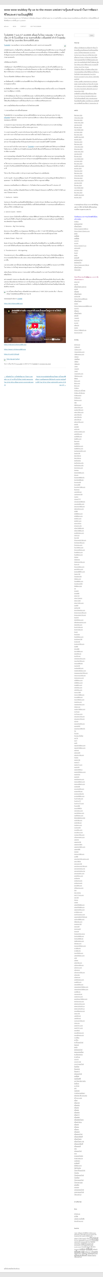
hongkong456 (78, 584)
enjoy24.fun (77, 523)
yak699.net (77, 1016)
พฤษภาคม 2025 (78, 151)
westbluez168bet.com (80, 999)
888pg (76, 378)
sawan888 (77, 849)
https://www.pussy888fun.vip (83, 306)
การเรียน (76, 1038)
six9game (77, 878)
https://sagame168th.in (81, 229)
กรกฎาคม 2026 (78, 118)
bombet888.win (79, 480)
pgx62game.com (79, 779)
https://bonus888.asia (80, 299)
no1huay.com (78, 714)
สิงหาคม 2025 (78, 144)
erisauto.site (78, 526)
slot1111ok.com (79, 895)
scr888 (76, 856)
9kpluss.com (78, 400)
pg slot (76, 243)
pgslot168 (77, 760)
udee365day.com (79, 955)
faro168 (76, 538)
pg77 (75, 741)
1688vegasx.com (79, 354)
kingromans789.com (80, 613)
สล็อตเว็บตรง (77, 226)
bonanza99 (77, 482)
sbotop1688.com (79, 854)
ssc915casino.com (79, 914)
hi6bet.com (77, 579)
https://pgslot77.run (80, 246)
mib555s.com (78, 687)
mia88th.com (78, 685)
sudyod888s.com (79, 919)
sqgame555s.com (79, 910)
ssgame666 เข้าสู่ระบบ (80, 917)
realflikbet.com (78, 815)
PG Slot (76, 733)
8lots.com (77, 381)
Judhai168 (77, 608)
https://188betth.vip (80, 330)
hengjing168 (77, 576)
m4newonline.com (79, 658)
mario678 (77, 666)
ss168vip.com (78, 912)
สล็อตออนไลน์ (78, 1134)
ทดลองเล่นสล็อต (78, 1052)
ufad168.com (78, 963)
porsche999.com (79, 789)
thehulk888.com (79, 936)
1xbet (76, 366)
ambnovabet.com (79, 432)
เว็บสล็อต (76, 1178)
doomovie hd (78, 333)
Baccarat (76, 441)
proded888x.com (79, 796)
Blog (14, 26)
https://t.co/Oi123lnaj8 (11, 354)
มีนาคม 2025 (78, 156)
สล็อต (75, 1100)
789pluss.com (78, 376)
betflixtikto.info (78, 463)
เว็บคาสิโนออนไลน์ (79, 1170)
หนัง (75, 1149)
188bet (76, 361)
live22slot (77, 634)
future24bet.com (79, 567)
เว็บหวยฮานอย (78, 1182)
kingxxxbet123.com (80, 615)
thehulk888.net (78, 939)
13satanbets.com (79, 352)
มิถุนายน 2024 (78, 178)
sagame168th (78, 844)
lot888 (76, 646)
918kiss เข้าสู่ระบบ (79, 393)
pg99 (75, 743)
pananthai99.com (79, 724)
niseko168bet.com (79, 709)
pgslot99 (76, 767)
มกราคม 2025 (78, 161)
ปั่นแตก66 (77, 1069)
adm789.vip (77, 419)
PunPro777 (77, 801)
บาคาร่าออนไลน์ (79, 1064)
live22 (76, 253)
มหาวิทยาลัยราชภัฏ (80, 1081)
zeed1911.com (78, 1025)
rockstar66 (77, 827)
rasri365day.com (79, 813)
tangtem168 (77, 924)
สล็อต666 (77, 1112)
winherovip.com (79, 1001)
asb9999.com (78, 434)
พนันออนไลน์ (78, 1074)
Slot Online (77, 893)
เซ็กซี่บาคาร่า (78, 1166)
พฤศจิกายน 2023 (79, 195)
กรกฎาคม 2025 (78, 147)
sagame (76, 840)
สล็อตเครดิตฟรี (78, 1137)
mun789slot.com (79, 700)
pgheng (76, 750)
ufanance (77, 970)
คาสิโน (76, 1040)
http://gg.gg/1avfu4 (13, 359)
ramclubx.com (78, 811)
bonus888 (19, 364)
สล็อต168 (77, 1103)
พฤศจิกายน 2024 (79, 166)
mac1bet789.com (79, 661)
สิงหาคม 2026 (78, 115)
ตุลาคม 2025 (77, 139)
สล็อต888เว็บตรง (79, 1120)
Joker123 (76, 596)
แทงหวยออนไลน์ (79, 1192)
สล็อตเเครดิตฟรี (78, 1144)
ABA (75, 403)
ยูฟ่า (75, 1088)
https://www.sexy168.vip (81, 265)
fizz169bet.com (78, 547)
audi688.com (78, 436)
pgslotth (76, 777)
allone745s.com (78, 422)
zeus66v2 (77, 1030)
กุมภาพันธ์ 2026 (78, 130)
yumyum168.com (79, 1021)
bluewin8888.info (79, 477)
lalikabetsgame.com (80, 622)
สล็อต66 (76, 291)
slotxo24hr (77, 1243)
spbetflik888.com (79, 905)
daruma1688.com (79, 506)
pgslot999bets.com (80, 772)
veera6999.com (78, 984)
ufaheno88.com (79, 965)
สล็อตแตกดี (77, 1146)
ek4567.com (77, 518)
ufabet (76, 960)
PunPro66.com (78, 799)
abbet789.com (78, 407)
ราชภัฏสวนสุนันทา (79, 1093)
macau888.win (78, 663)
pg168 (76, 284)
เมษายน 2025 (78, 154)
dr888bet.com (78, 514)
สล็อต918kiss (78, 1122)
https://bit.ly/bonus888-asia (13, 303)
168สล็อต (77, 359)
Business (76, 489)
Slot (75, 890)
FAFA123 (76, 535)
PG (75, 731)
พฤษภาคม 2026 (78, 122)
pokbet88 (77, 786)
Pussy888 (77, 806)
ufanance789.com (79, 972)
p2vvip (76, 721)
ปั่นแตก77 (77, 1071)
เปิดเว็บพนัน (77, 1168)
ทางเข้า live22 (77, 1247)
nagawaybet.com (79, 704)
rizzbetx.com (78, 825)
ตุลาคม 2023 (77, 197)
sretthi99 (84, 1243)
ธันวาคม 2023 (78, 192)
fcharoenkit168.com (80, 540)
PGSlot (76, 757)
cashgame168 (78, 494)
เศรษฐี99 (76, 1185)
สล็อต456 (77, 1105)
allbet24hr (77, 1234)
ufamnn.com (78, 968)
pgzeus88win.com (79, 782)
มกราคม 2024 (78, 190)
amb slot (76, 429)
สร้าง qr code (78, 1098)
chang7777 (77, 499)
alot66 (76, 424)
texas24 (76, 931)
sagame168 (77, 842)
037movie (77, 345)
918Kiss (76, 388)
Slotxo (76, 900)
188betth (77, 364)
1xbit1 (76, 371)
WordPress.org (78, 1221)
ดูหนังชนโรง (77, 262)
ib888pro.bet (78, 586)
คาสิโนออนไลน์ (78, 1042)
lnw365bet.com (78, 637)
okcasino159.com (79, 716)
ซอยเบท (76, 1045)
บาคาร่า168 (77, 1062)
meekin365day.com (80, 671)
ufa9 (75, 958)
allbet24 (76, 325)
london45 (77, 642)
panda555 (77, 726)
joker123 (76, 282)
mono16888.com (79, 695)
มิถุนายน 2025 (78, 149)
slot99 (76, 289)
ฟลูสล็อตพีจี (77, 1079)
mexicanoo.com (79, 678)
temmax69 (77, 929)
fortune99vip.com (79, 550)
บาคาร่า (76, 241)
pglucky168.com (79, 755)
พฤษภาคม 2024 (78, 180)
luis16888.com (78, 651)
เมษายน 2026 (78, 125)
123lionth (77, 347)
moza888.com (78, 697)
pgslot (76, 304)
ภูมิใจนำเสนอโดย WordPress (12, 1268)
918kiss (76, 221)
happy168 (77, 574)
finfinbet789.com (79, 543)
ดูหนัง (75, 234)
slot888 (19, 299)
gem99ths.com (78, 569)
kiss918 (76, 617)
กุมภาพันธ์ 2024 (78, 188)
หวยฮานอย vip (78, 1158)
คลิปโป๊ (76, 316)
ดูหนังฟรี (76, 258)
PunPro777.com (79, 803)
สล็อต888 (7, 118)
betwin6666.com (79, 473)
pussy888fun (78, 808)
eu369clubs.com (79, 533)
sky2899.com (78, 885)
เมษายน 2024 (78, 183)
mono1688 (77, 692)
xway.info (77, 1013)
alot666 (76, 427)
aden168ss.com (78, 412)
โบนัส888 (7, 45)
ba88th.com (77, 439)
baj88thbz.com (78, 446)
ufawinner (77, 977)
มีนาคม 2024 (78, 185)
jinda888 (76, 593)
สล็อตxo (76, 311)
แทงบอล (76, 1187)
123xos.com (77, 349)
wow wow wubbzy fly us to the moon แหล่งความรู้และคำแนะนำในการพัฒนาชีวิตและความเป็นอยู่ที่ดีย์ (51, 12)
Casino (76, 497)
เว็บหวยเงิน (77, 270)
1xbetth (76, 318)
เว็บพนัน (76, 1173)
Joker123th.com (79, 603)
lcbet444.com (78, 625)
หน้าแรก (6, 26)
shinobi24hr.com (79, 873)
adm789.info (78, 415)
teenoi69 (76, 926)
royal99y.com (78, 830)
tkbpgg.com (77, 943)
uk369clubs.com (79, 980)
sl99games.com (78, 888)
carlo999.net (78, 492)
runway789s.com (79, 835)
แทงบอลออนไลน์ (79, 1190)
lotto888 (76, 649)
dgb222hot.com (79, 509)
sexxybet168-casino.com (81, 859)
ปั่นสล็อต (76, 1067)
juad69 (76, 605)
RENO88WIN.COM (79, 818)
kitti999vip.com (78, 620)
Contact (23, 26)
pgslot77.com (78, 765)
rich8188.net (78, 823)
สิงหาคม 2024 (78, 173)
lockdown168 (78, 639)
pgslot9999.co (78, 770)
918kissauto (77, 395)
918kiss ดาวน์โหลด (79, 390)
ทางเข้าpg (77, 1057)
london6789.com (79, 644)
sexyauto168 (78, 864)
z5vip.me (77, 1023)
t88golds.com (78, 922)
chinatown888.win (79, 502)
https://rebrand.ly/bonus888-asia (15, 344)
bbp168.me (77, 456)
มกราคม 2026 (78, 132)
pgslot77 (76, 762)
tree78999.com (78, 953)
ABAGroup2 (77, 405)
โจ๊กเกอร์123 (77, 1195)
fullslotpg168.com (79, 562)
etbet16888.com (79, 528)
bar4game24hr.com (80, 451)
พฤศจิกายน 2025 (79, 137)
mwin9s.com (78, 702)
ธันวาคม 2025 (78, 135)
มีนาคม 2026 (78, 127)
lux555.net (77, 656)
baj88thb (77, 444)
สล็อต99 (76, 1124)
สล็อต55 (76, 1108)
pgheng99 (77, 248)
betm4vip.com (78, 468)
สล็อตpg (76, 1127)
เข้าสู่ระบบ (77, 1214)
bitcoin (76, 475)
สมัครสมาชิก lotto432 (80, 1096)
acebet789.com (78, 410)
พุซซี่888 (76, 236)
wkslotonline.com (79, 1004)
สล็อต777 (77, 1115)
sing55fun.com (78, 876)
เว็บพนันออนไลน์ (79, 1175)
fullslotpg (77, 559)
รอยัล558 (76, 1091)
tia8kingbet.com (79, 941)
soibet (76, 902)
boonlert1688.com (79, 487)
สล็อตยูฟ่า (77, 1132)
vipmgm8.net (78, 994)
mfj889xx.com (78, 680)
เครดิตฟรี (76, 1163)
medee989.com (78, 668)
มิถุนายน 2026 (78, 120)
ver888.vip (77, 992)
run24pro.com (78, 832)
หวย (75, 1153)
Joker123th (77, 601)
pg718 (76, 738)
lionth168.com (78, 627)
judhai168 (77, 296)
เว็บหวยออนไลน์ (78, 1180)
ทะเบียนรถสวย (78, 1054)
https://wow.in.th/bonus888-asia (15, 349)
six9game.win (78, 881)
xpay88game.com (79, 1011)
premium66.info (79, 794)
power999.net (78, 791)
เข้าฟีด (76, 1216)
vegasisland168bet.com (81, 987)
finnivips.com (78, 545)
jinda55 (76, 591)
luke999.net (77, 654)
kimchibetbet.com (79, 610)
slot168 (76, 898)
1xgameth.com (78, 374)
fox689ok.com (78, 552)
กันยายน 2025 (78, 142)
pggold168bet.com (79, 745)
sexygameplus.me (79, 869)
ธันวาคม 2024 (78, 163)
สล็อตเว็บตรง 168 (79, 1141)
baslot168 (77, 453)
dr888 (76, 511)
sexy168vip (77, 861)
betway (76, 470)
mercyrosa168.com (80, 675)
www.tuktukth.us (79, 1006)
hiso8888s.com (78, 581)
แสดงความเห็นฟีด (79, 1219)
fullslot (76, 250)
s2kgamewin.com (79, 837)
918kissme (77, 398)
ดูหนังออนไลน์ (78, 224)
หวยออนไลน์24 (78, 1156)
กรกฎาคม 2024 (78, 176)
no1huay (77, 712)
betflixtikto (77, 460)
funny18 (76, 320)
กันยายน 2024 (78, 171)
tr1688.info (77, 948)
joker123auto (78, 598)
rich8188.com (78, 820)
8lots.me (76, 386)
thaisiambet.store (79, 934)
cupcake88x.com (79, 504)
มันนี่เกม (76, 1083)
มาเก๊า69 (76, 1086)
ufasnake (77, 975)
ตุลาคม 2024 (77, 168)
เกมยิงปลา (77, 1161)
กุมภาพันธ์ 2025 (78, 159)
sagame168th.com (79, 847)
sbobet (76, 852)
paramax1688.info (79, 728)
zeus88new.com (79, 1033)
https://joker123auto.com (82, 231)
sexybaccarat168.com (80, 866)
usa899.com (77, 982)
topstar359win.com (80, 946)
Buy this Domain (36, 26)
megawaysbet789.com (81, 673)
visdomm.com (78, 997)
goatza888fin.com (79, 572)
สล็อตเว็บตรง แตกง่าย (80, 287)
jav (75, 588)
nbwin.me (77, 707)
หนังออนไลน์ (78, 1151)
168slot (76, 357)
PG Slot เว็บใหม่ (78, 736)
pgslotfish (77, 774)
